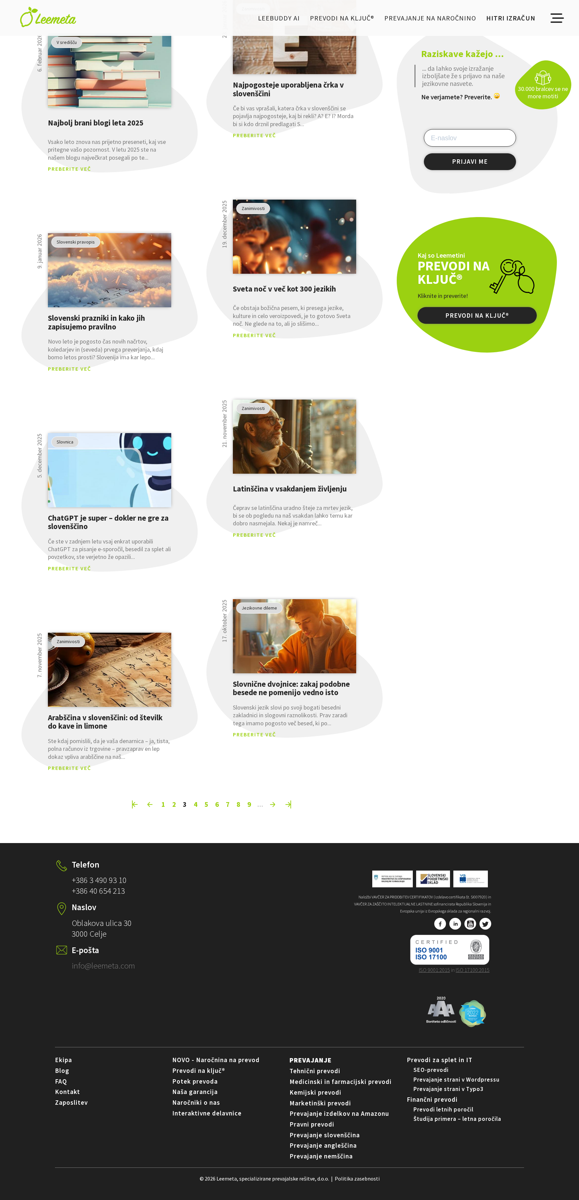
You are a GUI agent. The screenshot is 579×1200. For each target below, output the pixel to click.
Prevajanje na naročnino (430, 18)
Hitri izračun (510, 18)
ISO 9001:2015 (434, 970)
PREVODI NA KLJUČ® (477, 316)
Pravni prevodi (312, 1124)
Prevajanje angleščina (323, 1145)
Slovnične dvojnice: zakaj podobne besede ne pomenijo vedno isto (291, 688)
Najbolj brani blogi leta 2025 (95, 122)
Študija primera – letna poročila (457, 1119)
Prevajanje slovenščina (325, 1135)
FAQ (61, 1081)
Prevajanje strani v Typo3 (448, 1089)
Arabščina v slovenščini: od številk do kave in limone (105, 722)
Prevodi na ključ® (342, 18)
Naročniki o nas (196, 1102)
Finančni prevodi (432, 1099)
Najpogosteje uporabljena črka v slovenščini (288, 89)
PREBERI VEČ (109, 71)
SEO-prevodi (431, 1070)
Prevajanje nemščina (321, 1156)
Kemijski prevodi (315, 1092)
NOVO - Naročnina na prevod (216, 1060)
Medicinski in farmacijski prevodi (341, 1082)
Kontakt (67, 1092)
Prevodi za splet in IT (439, 1060)
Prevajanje (311, 1060)
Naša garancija (195, 1092)
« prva (135, 804)
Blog (62, 1070)
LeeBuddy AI (279, 18)
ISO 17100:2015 (473, 970)
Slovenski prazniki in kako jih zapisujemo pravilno (96, 322)
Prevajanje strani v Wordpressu (456, 1079)
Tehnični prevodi (315, 1071)
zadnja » (288, 804)
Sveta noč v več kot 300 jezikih (284, 289)
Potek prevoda (195, 1081)
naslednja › (273, 804)
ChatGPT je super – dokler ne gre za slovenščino (108, 522)
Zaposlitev (71, 1102)
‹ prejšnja (150, 804)
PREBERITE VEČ (69, 168)
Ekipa (63, 1060)
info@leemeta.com (103, 965)
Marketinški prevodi (320, 1103)
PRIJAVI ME (470, 161)
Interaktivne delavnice (207, 1113)
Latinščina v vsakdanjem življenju (290, 488)
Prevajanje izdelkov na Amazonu (339, 1113)
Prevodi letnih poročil (443, 1109)
